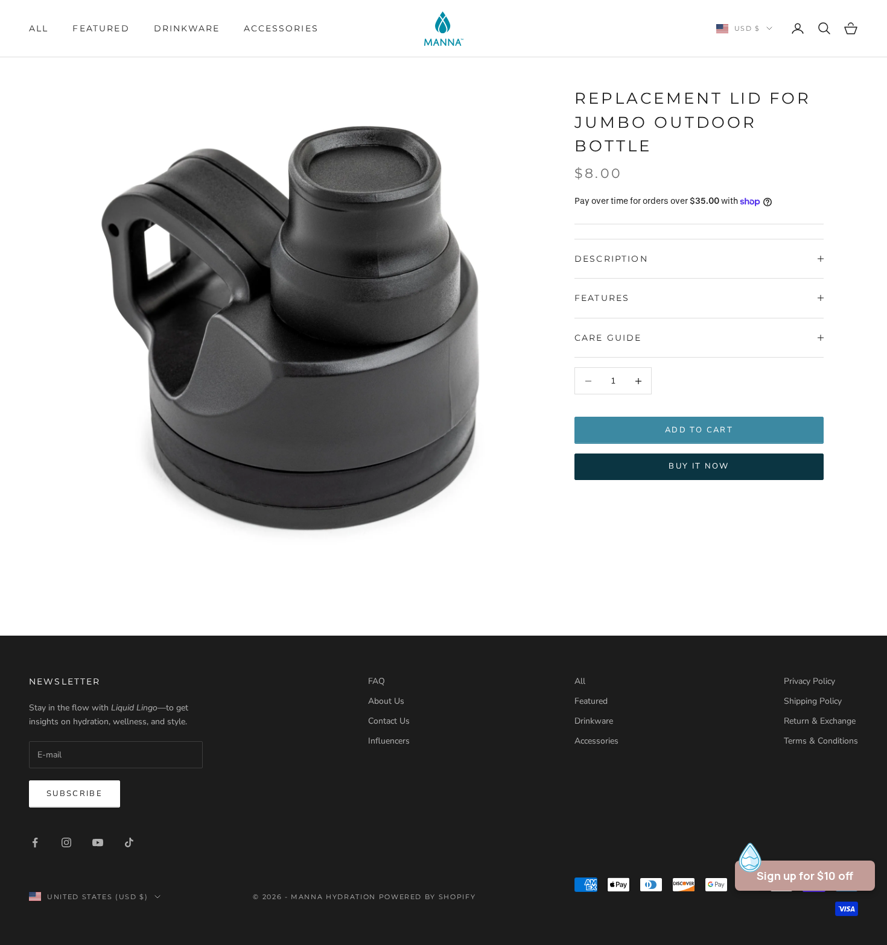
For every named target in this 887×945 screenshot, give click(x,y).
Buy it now (699, 466)
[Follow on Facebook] (35, 842)
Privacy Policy (809, 681)
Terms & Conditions (821, 741)
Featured (100, 28)
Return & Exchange (820, 721)
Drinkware (187, 28)
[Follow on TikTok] (129, 842)
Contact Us (389, 721)
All (38, 28)
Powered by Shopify (427, 897)
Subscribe (74, 793)
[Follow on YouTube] (98, 842)
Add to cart (699, 430)
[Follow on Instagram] (66, 842)
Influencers (389, 741)
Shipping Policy (813, 701)
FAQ (376, 681)
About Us (386, 701)
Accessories (281, 28)
